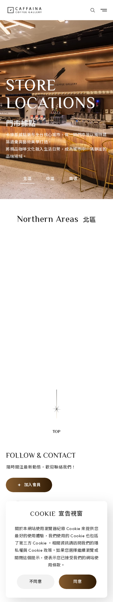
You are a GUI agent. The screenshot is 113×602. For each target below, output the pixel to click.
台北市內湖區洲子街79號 (52, 347)
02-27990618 (50, 357)
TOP (56, 432)
